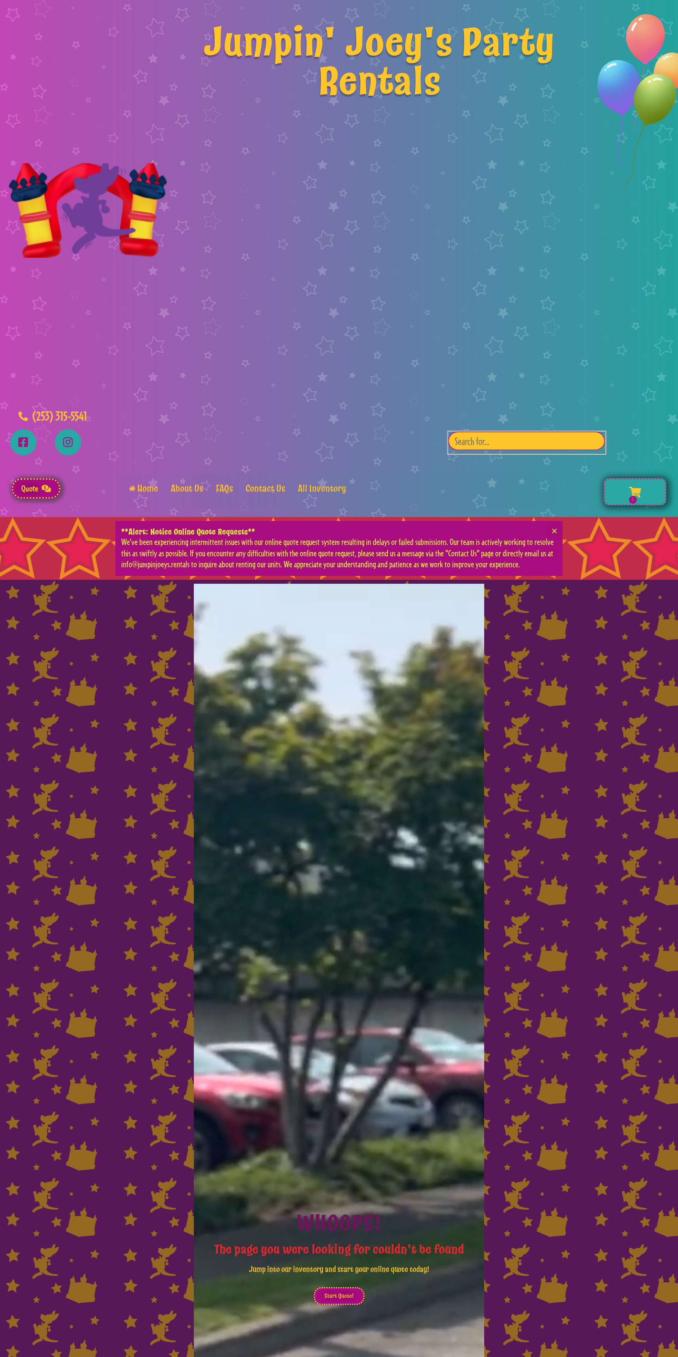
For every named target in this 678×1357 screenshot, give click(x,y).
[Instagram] (68, 442)
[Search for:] (526, 442)
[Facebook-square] (23, 442)
